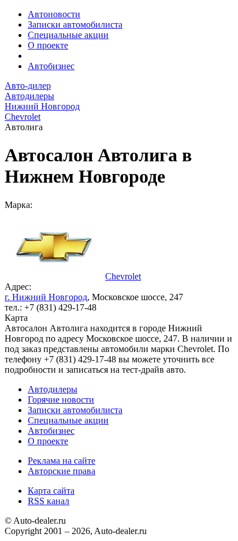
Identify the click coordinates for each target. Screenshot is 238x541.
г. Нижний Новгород (46, 297)
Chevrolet (123, 276)
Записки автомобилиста (75, 24)
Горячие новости (61, 399)
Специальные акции (68, 35)
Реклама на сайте (61, 461)
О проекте (48, 45)
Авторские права (61, 471)
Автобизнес (51, 66)
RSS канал (48, 501)
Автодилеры (52, 389)
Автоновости (54, 14)
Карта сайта (51, 490)
